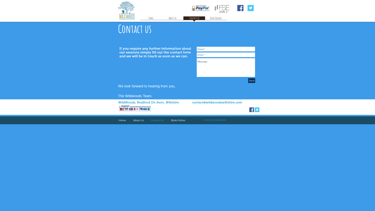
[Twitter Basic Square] (251, 8)
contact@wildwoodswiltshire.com (217, 102)
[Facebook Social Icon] (240, 8)
